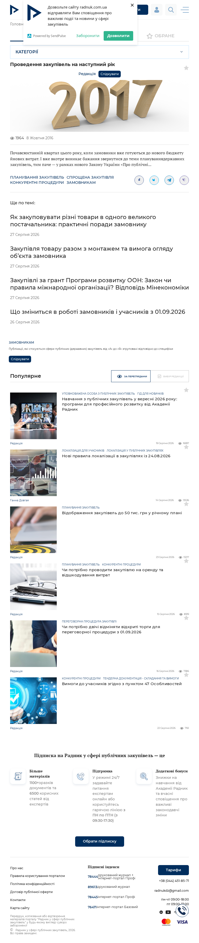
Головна (17, 24)
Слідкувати (110, 74)
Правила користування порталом (37, 876)
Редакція (87, 73)
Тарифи (173, 870)
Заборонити (88, 35)
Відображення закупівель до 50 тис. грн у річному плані (122, 512)
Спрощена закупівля (90, 177)
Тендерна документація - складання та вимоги (141, 678)
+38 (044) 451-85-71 (174, 881)
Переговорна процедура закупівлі (89, 621)
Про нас (16, 868)
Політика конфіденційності (32, 884)
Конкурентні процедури (37, 182)
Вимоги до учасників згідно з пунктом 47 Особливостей (122, 683)
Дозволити (118, 35)
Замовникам (81, 182)
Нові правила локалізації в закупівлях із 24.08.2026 (116, 455)
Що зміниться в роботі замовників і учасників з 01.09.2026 (97, 311)
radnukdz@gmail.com (171, 891)
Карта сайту (20, 908)
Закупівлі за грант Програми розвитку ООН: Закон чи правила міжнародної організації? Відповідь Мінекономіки (99, 284)
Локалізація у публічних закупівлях (135, 450)
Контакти (17, 900)
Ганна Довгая (19, 500)
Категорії (27, 51)
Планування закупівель (37, 177)
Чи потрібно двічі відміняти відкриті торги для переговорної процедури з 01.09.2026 (111, 629)
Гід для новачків (150, 394)
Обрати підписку (99, 841)
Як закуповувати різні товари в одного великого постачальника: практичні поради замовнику (83, 221)
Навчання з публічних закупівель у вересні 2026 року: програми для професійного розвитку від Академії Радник (119, 404)
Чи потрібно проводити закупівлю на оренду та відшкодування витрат (112, 572)
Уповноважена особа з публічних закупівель (98, 394)
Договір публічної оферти (31, 892)
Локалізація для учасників (83, 450)
